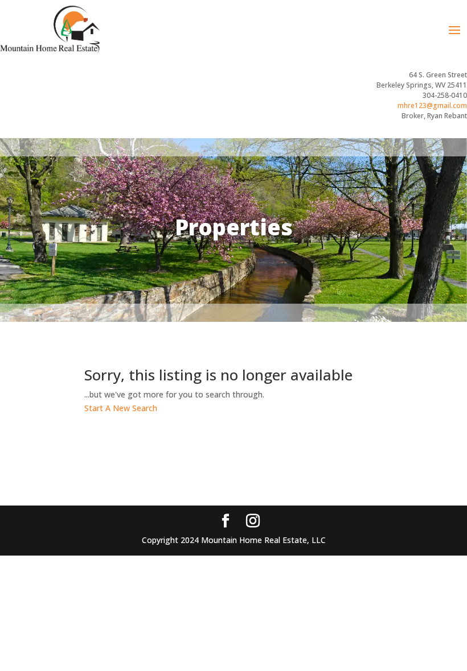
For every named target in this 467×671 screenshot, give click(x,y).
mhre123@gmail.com (432, 105)
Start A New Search (120, 408)
